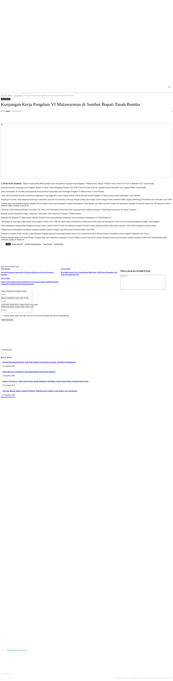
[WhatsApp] (48, 117)
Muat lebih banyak (8, 397)
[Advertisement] (30, 335)
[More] (74, 117)
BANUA (10, 96)
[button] (157, 87)
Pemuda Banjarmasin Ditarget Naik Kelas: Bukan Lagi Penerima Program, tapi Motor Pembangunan (39, 362)
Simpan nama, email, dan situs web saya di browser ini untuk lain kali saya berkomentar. (36, 316)
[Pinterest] (40, 117)
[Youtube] (33, 660)
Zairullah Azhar (59, 244)
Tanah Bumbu (18, 96)
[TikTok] (21, 660)
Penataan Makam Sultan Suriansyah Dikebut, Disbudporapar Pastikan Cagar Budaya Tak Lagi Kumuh (39, 391)
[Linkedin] (57, 117)
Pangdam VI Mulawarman (33, 244)
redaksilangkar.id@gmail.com (17, 650)
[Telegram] (65, 117)
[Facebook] (23, 117)
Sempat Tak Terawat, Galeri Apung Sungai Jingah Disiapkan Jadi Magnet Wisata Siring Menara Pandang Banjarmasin (45, 381)
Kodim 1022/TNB (17, 244)
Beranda (4, 96)
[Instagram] (9, 660)
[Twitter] (32, 117)
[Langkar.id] (22, 521)
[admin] (2, 111)
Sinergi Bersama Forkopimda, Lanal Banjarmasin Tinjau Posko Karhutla (28, 372)
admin (8, 111)
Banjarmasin (5, 269)
